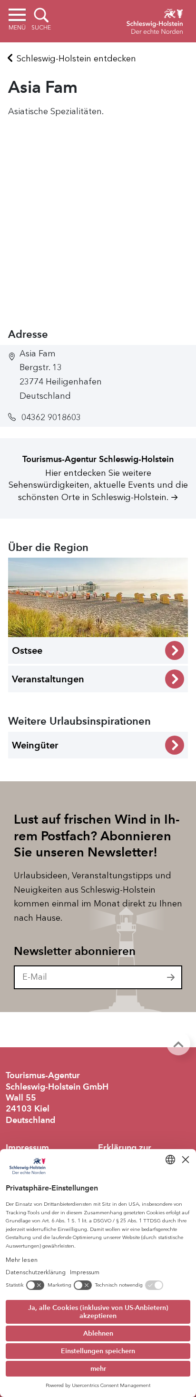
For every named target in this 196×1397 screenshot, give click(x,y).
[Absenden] (171, 977)
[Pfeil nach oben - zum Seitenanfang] (178, 1043)
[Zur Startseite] (154, 20)
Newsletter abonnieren (75, 951)
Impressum (27, 1147)
